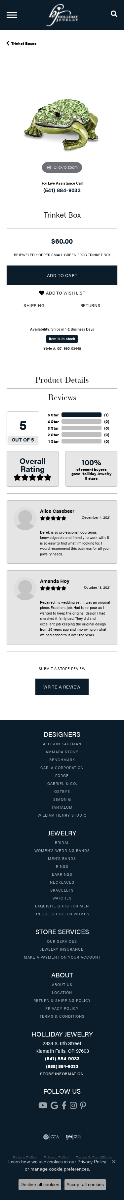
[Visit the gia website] (51, 1137)
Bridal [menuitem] (62, 842)
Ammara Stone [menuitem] (62, 751)
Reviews (62, 397)
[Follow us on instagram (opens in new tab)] (73, 1106)
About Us (62, 984)
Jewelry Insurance (62, 949)
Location (62, 992)
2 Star (53, 435)
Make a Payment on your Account (62, 957)
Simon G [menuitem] (62, 799)
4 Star (53, 421)
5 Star (53, 415)
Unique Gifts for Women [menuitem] (62, 913)
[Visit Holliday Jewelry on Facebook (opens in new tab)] (64, 1106)
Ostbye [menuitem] (62, 791)
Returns (90, 305)
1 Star (53, 441)
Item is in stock (62, 338)
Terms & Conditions (62, 1016)
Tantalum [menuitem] (62, 807)
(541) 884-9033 (62, 190)
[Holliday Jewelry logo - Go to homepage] (62, 15)
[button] (114, 15)
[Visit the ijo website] (73, 1137)
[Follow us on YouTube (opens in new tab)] (42, 1106)
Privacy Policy (62, 1008)
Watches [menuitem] (62, 897)
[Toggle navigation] (12, 15)
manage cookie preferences (59, 1169)
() (106, 415)
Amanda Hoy (54, 580)
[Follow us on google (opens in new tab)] (54, 1106)
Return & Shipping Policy (62, 1000)
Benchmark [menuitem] (62, 759)
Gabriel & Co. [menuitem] (62, 783)
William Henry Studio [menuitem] (62, 815)
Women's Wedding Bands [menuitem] (62, 850)
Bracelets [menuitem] (62, 890)
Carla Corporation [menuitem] (62, 767)
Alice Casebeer (57, 510)
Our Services (62, 941)
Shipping (33, 305)
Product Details (62, 379)
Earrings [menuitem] (62, 874)
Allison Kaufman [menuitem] (62, 743)
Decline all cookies (40, 1184)
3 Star (53, 428)
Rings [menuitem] (62, 866)
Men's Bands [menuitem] (62, 858)
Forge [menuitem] (62, 775)
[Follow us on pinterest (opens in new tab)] (83, 1106)
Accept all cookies (85, 1184)
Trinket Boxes (23, 43)
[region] (62, 120)
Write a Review (62, 687)
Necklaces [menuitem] (62, 882)
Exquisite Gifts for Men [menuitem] (62, 905)
